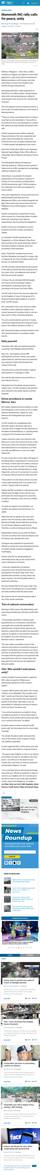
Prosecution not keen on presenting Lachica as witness (19, 1064)
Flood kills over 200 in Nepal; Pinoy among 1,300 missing (19, 1106)
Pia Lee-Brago (13, 24)
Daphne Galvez (9, 1069)
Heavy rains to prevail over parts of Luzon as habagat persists (19, 981)
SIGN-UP (12, 857)
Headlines (6, 10)
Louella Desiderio (9, 1027)
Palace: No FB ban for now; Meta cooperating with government (18, 1147)
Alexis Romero (9, 1152)
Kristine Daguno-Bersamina (12, 986)
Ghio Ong (4, 24)
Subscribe (34, 3)
